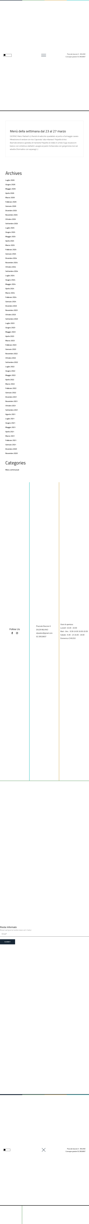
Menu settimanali (12, 469)
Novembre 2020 (11, 453)
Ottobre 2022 (10, 358)
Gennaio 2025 (10, 254)
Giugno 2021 (10, 423)
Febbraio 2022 (10, 388)
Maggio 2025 (10, 236)
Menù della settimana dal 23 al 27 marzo (38, 131)
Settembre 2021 (11, 410)
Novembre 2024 (11, 262)
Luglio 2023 (9, 323)
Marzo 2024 (10, 293)
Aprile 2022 (9, 379)
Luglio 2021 (9, 418)
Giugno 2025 (10, 232)
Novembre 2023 (11, 310)
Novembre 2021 (11, 401)
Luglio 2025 (9, 228)
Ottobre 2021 (10, 405)
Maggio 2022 (10, 375)
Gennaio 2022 (10, 392)
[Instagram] (17, 633)
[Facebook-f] (12, 633)
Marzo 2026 (10, 197)
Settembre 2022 (11, 362)
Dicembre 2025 (11, 210)
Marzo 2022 (10, 384)
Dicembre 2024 (11, 258)
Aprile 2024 (9, 288)
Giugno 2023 (10, 327)
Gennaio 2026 (10, 206)
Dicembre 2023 (11, 306)
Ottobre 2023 (10, 314)
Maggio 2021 (10, 427)
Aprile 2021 (9, 431)
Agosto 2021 (10, 414)
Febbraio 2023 (10, 345)
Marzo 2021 (10, 436)
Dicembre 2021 (11, 397)
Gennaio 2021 (10, 444)
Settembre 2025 (11, 223)
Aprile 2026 (9, 193)
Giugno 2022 (10, 371)
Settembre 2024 (11, 271)
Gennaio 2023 (10, 349)
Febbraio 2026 (10, 202)
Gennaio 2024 (10, 301)
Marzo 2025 (10, 245)
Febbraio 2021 (10, 440)
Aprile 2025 (9, 241)
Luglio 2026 (9, 180)
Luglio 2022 (9, 366)
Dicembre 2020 (11, 449)
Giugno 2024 (10, 280)
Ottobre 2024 (10, 267)
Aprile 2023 (9, 336)
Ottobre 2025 (10, 219)
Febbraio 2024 (10, 297)
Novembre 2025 (11, 215)
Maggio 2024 (10, 284)
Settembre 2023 (11, 319)
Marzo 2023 (10, 340)
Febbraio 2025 (10, 249)
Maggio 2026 (10, 189)
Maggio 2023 (10, 332)
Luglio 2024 (9, 275)
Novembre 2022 (11, 353)
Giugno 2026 (10, 184)
